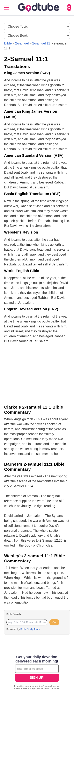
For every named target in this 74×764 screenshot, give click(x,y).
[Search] (69, 7)
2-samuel (22, 43)
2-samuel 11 (41, 43)
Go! (54, 622)
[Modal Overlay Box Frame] (37, 672)
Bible (8, 43)
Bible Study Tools (30, 629)
